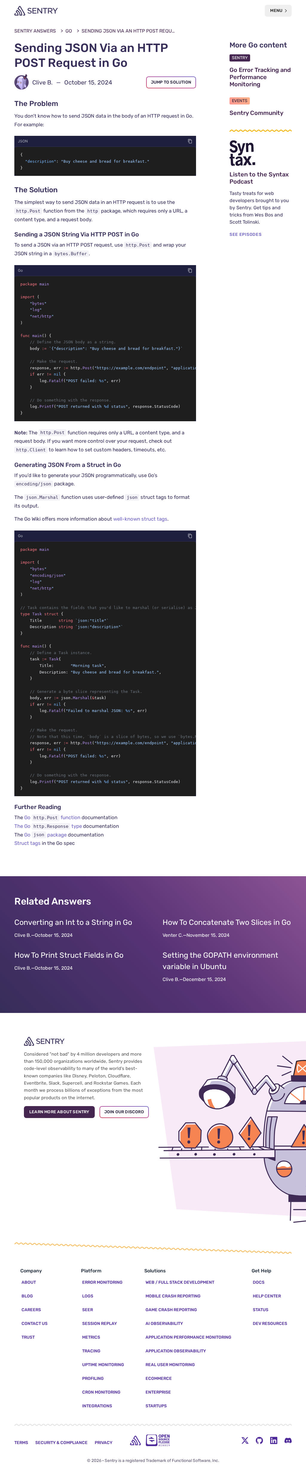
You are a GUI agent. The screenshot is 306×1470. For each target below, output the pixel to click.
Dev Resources (270, 1323)
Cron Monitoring (101, 1392)
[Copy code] (190, 141)
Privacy (103, 1442)
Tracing (91, 1351)
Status (260, 1309)
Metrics (91, 1337)
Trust (28, 1337)
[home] (135, 1440)
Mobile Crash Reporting (173, 1296)
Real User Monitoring (170, 1364)
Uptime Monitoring (103, 1364)
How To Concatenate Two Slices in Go (227, 922)
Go (68, 31)
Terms (21, 1442)
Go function (52, 817)
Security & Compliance (61, 1442)
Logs (87, 1296)
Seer (87, 1309)
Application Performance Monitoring (188, 1337)
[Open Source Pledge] (158, 1440)
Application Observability (176, 1351)
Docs (258, 1282)
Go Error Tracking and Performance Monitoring (261, 77)
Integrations (97, 1406)
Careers (31, 1309)
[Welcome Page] (36, 11)
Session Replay (99, 1323)
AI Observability (164, 1323)
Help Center (267, 1296)
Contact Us (35, 1323)
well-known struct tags (140, 519)
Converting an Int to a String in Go (73, 922)
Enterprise (158, 1392)
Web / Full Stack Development (180, 1282)
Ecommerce (159, 1378)
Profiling (93, 1378)
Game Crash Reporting (171, 1309)
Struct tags (27, 843)
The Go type (48, 826)
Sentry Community (261, 112)
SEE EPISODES (245, 234)
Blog (27, 1296)
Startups (156, 1406)
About (29, 1282)
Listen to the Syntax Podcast (261, 178)
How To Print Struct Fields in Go (68, 955)
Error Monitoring (102, 1282)
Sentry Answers (35, 31)
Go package (45, 835)
